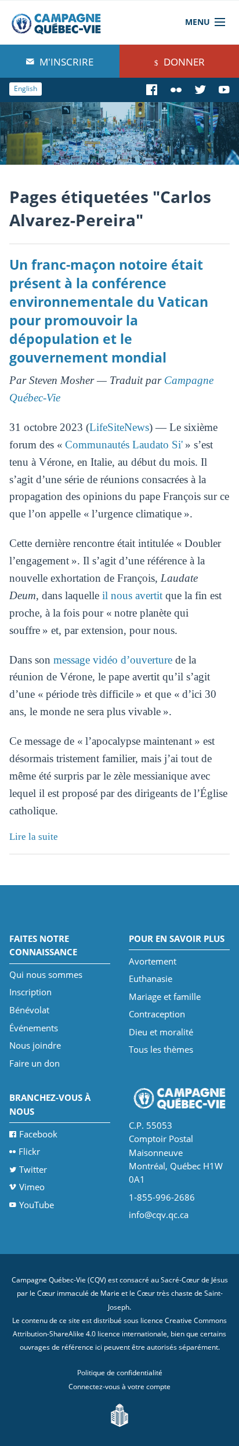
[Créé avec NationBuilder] (119, 1414)
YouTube (36, 1205)
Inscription (30, 992)
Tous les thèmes (161, 1049)
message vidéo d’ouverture (112, 660)
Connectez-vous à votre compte (119, 1386)
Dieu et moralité (161, 1032)
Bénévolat (29, 1010)
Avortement (152, 961)
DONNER (183, 61)
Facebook (38, 1134)
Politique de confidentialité (119, 1372)
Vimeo (32, 1187)
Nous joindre (35, 1045)
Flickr (29, 1151)
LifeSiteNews (119, 427)
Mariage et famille (165, 996)
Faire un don (34, 1063)
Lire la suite (33, 836)
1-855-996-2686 (162, 1197)
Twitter (33, 1169)
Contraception (157, 1014)
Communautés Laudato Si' (125, 444)
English (25, 88)
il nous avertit (132, 595)
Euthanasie (150, 978)
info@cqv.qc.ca (159, 1214)
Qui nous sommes (45, 974)
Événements (33, 1028)
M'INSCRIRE (65, 61)
